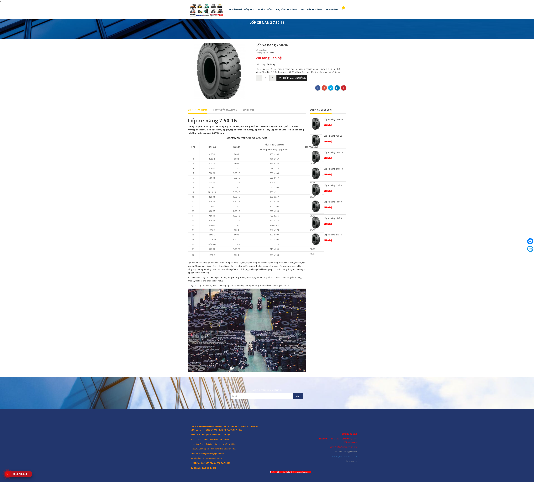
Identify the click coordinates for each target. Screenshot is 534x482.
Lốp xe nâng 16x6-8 (333, 218)
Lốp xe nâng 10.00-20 (333, 119)
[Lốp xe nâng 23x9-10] (316, 173)
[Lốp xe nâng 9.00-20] (316, 140)
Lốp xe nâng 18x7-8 (333, 201)
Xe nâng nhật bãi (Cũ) (240, 9)
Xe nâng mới (264, 9)
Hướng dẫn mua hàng (225, 109)
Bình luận (248, 109)
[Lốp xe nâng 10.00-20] (316, 123)
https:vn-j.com (351, 461)
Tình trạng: (261, 64)
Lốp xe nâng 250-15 (333, 234)
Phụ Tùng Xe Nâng (286, 9)
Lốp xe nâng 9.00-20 (333, 135)
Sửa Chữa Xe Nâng (311, 9)
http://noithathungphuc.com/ (346, 452)
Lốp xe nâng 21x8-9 (333, 185)
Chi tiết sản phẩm (197, 109)
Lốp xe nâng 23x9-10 (333, 168)
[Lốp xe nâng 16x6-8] (316, 222)
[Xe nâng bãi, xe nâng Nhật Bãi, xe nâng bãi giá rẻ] (204, 10)
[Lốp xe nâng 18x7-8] (316, 206)
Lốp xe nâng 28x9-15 (333, 152)
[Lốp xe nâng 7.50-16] (219, 70)
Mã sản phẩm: (261, 50)
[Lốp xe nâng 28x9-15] (316, 156)
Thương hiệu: (261, 52)
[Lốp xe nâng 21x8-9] (316, 189)
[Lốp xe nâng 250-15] (316, 239)
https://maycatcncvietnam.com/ (343, 456)
